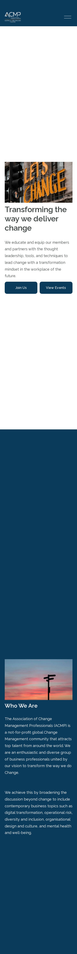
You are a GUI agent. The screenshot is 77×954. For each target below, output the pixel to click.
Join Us (21, 288)
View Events (56, 288)
